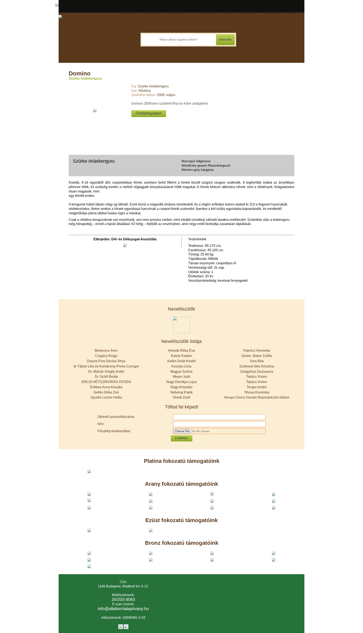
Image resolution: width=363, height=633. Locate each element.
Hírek (193, 12)
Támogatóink (270, 12)
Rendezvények (174, 12)
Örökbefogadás (128, 12)
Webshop (226, 12)
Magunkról (208, 12)
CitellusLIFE (292, 12)
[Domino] (95, 110)
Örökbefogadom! (149, 113)
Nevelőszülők (247, 12)
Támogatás (151, 12)
